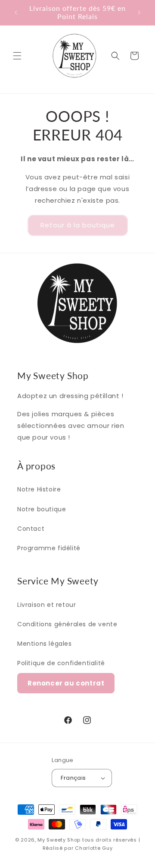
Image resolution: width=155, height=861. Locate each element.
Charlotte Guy (93, 848)
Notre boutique (41, 509)
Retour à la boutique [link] (77, 225)
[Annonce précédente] (15, 12)
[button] (17, 55)
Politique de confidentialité (61, 663)
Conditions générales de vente (67, 624)
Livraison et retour (46, 604)
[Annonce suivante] (139, 12)
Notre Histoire (39, 489)
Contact (30, 528)
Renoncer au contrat (66, 683)
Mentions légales (44, 643)
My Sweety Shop (59, 839)
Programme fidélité (49, 548)
